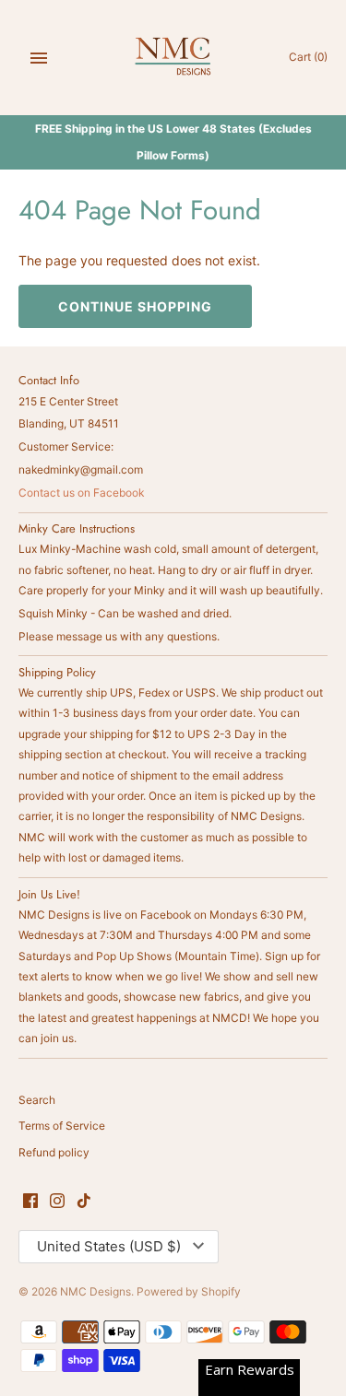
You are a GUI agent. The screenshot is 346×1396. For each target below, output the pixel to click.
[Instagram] (57, 1201)
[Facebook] (30, 1201)
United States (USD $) (109, 1246)
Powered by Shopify (189, 1291)
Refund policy (53, 1152)
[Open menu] (38, 58)
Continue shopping (135, 306)
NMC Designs (95, 1291)
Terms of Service (61, 1125)
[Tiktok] (84, 1201)
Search (36, 1100)
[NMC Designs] (173, 57)
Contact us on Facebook (81, 492)
